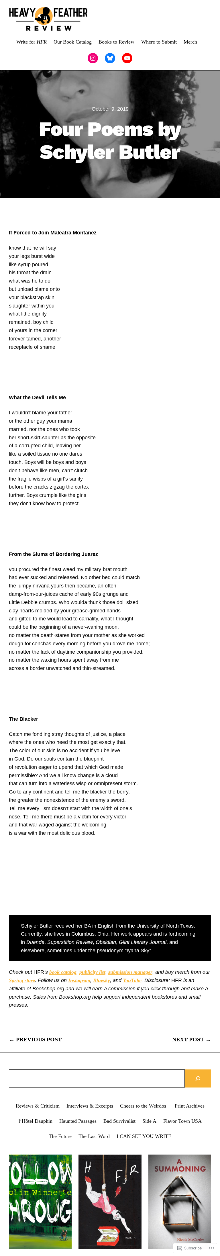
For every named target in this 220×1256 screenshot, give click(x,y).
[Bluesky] (110, 58)
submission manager (130, 972)
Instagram (79, 980)
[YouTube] (127, 58)
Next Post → (191, 1039)
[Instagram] (93, 58)
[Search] (198, 1078)
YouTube (132, 980)
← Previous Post (35, 1039)
